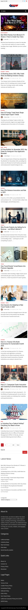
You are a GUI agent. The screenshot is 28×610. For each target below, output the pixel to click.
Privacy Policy (4, 566)
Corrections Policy (6, 588)
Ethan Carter (6, 231)
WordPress (23, 608)
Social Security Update (7, 550)
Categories (4, 498)
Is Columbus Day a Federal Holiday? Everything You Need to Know (12, 424)
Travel (5, 147)
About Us (3, 561)
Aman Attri (6, 39)
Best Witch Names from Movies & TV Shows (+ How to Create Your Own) (12, 36)
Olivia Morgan (7, 156)
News (2, 147)
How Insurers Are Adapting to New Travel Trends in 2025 (12, 306)
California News (5, 539)
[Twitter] (25, 1)
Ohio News (4, 547)
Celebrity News (5, 542)
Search (3, 450)
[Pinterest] (26, 1)
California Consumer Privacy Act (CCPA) (11, 598)
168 (13, 445)
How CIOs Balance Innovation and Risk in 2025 (13, 490)
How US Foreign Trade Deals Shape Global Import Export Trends (12, 114)
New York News (5, 545)
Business (3, 71)
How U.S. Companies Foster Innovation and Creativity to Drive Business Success (14, 386)
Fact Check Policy (5, 596)
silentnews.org (12, 608)
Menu (4, 11)
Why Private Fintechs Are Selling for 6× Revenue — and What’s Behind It (13, 228)
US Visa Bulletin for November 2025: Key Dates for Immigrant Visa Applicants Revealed (14, 151)
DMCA (2, 580)
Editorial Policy (5, 591)
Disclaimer (4, 569)
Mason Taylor (7, 117)
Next (18, 445)
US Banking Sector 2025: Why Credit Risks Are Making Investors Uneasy (12, 75)
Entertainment (4, 32)
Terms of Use (4, 583)
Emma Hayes (6, 78)
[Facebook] (23, 1)
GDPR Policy (4, 601)
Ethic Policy (4, 593)
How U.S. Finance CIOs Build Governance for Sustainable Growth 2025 (12, 344)
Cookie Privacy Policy (6, 585)
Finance (7, 71)
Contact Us (4, 564)
